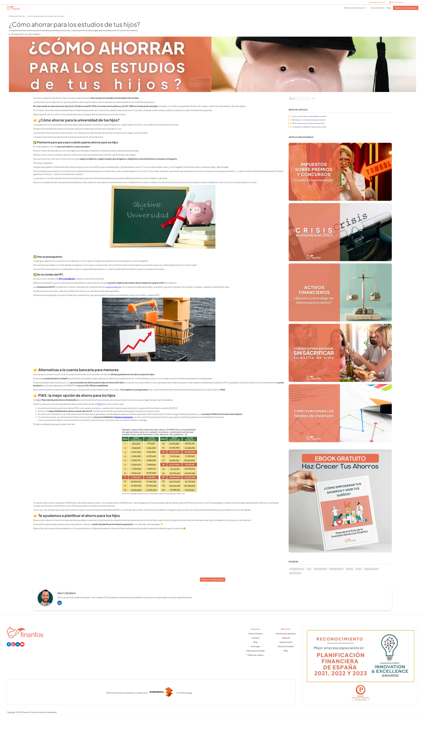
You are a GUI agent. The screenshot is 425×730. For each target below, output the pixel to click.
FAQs (286, 651)
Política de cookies (255, 655)
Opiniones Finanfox (286, 646)
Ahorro (309, 569)
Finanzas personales (320, 569)
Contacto (255, 638)
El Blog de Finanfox (17, 16)
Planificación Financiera (354, 8)
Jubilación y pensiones (371, 569)
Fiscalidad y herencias (336, 569)
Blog (389, 8)
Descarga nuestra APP (377, 2)
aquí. (190, 693)
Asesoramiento (285, 642)
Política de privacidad (255, 651)
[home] (11, 8)
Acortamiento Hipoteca (286, 633)
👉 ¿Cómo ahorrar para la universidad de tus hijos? (308, 116)
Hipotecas (349, 569)
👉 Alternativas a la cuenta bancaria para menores (307, 120)
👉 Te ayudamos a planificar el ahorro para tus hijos (308, 127)
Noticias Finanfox (295, 573)
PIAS (38, 400)
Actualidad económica (297, 569)
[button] (355, 8)
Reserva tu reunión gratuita (406, 8)
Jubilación (286, 638)
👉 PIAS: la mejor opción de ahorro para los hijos (307, 123)
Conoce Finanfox (377, 8)
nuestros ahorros (114, 287)
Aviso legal (255, 646)
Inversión (358, 569)
